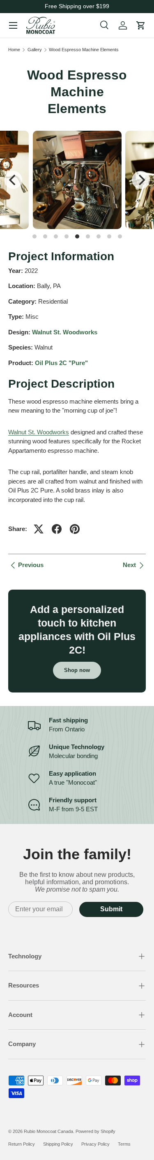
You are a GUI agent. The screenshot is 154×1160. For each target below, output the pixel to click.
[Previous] (13, 180)
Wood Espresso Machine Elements (84, 50)
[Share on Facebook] (57, 529)
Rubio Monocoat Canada (48, 1131)
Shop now (77, 670)
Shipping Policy (58, 1144)
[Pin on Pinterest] (75, 529)
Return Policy (21, 1144)
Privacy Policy (95, 1144)
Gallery (35, 50)
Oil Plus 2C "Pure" (61, 362)
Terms (124, 1144)
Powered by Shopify (95, 1131)
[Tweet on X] (39, 529)
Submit (111, 909)
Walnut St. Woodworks (64, 332)
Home (14, 50)
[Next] (141, 180)
